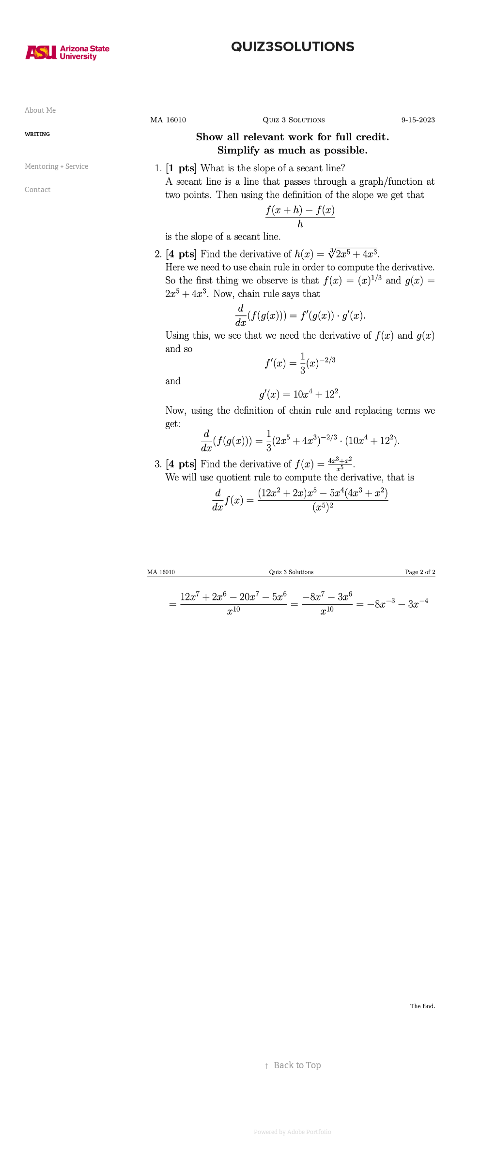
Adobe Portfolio (309, 1132)
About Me (40, 110)
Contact (38, 189)
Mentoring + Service (56, 166)
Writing (37, 134)
